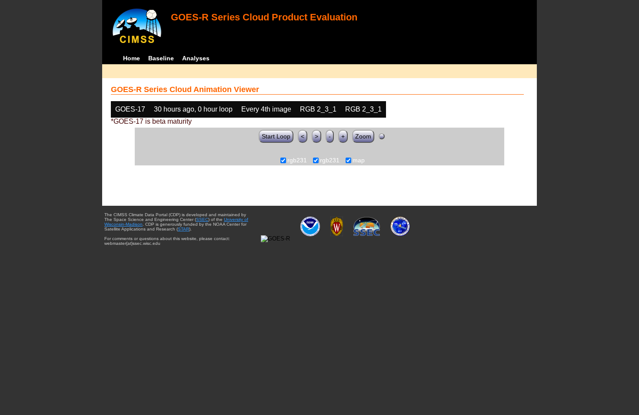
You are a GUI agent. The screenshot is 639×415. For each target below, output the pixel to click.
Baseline (161, 58)
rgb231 (297, 160)
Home (131, 58)
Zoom (363, 136)
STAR (183, 229)
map (359, 160)
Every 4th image (266, 109)
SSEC (202, 219)
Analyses (196, 58)
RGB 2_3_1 (318, 109)
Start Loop (276, 136)
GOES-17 (130, 109)
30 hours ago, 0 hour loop (193, 109)
